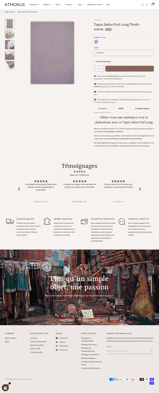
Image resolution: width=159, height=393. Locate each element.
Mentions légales (88, 358)
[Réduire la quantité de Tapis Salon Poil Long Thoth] (96, 69)
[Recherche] (142, 4)
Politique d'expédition (90, 355)
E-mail (109, 346)
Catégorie (33, 4)
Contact (33, 338)
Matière (46, 4)
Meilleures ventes (94, 4)
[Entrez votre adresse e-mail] (151, 351)
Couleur (69, 4)
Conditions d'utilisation (90, 368)
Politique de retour (89, 345)
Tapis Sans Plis (36, 352)
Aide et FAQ (35, 349)
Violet (96, 42)
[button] (5, 388)
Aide (108, 4)
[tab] (102, 109)
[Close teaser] (9, 383)
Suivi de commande (38, 342)
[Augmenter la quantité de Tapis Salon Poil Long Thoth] (102, 69)
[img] (79, 171)
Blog (7, 342)
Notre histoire (11, 338)
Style (58, 4)
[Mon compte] (147, 4)
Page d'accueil (10, 12)
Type (80, 4)
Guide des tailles (37, 345)
